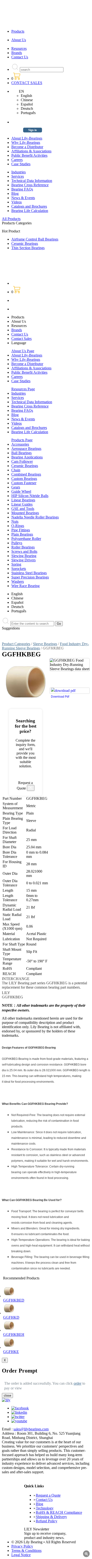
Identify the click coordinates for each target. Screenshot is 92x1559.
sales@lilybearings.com (31, 1429)
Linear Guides (22, 504)
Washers (17, 581)
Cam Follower (22, 461)
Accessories (20, 444)
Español (27, 104)
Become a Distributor (27, 147)
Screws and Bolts (24, 551)
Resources (19, 48)
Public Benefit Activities (29, 155)
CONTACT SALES (26, 83)
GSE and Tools (22, 509)
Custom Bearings (24, 479)
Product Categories (16, 644)
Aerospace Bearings (26, 449)
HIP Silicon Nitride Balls (29, 496)
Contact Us (19, 57)
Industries (18, 172)
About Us (18, 40)
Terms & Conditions (26, 1551)
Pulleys (16, 543)
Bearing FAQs (22, 189)
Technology (45, 1508)
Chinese (27, 100)
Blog (15, 193)
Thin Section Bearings (28, 248)
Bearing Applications (27, 457)
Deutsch (27, 108)
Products (17, 31)
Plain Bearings (22, 534)
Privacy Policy (22, 1546)
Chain (15, 470)
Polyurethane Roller (26, 539)
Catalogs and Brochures (29, 206)
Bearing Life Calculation (29, 211)
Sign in (32, 130)
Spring (16, 564)
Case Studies (20, 164)
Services (17, 176)
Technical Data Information (31, 181)
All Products (11, 219)
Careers (17, 160)
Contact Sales (21, 339)
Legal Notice (21, 1555)
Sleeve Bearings (45, 644)
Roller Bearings (23, 547)
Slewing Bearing (23, 556)
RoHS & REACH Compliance (59, 1512)
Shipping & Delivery (51, 1517)
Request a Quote (48, 1495)
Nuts (14, 521)
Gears (15, 487)
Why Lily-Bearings (25, 143)
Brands (16, 53)
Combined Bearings (26, 474)
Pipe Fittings (20, 530)
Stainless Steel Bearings (29, 573)
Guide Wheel (21, 491)
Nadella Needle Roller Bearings (35, 517)
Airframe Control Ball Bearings (34, 239)
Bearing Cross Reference (30, 185)
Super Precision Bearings (30, 577)
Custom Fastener (23, 483)
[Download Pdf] (70, 691)
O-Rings (17, 526)
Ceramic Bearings (24, 243)
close (7, 1395)
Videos (16, 202)
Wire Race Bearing (25, 586)
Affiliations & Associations (31, 151)
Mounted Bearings (25, 513)
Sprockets (18, 569)
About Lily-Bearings (26, 138)
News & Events (23, 198)
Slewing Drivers (23, 560)
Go (59, 623)
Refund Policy (46, 1521)
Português (28, 113)
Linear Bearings (23, 500)
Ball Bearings (21, 453)
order (77, 1383)
